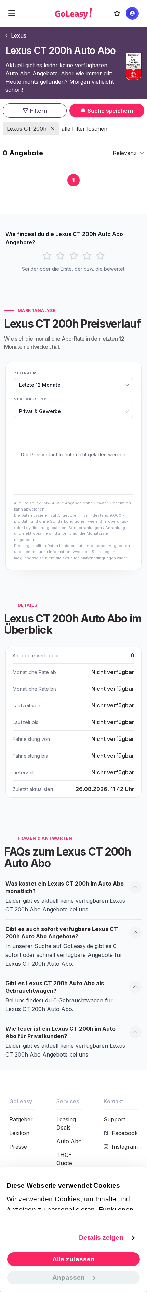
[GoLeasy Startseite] (73, 13)
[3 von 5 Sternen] (74, 256)
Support (114, 1119)
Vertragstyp (30, 399)
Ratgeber (21, 1119)
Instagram (125, 1146)
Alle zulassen (73, 1259)
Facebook (125, 1133)
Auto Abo (69, 1141)
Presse (18, 1146)
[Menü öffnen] (11, 13)
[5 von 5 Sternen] (100, 256)
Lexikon (19, 1133)
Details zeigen (101, 1237)
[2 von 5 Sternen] (60, 256)
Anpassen (68, 1277)
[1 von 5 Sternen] (47, 256)
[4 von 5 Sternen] (87, 256)
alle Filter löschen (84, 128)
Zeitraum (25, 373)
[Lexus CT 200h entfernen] (53, 129)
